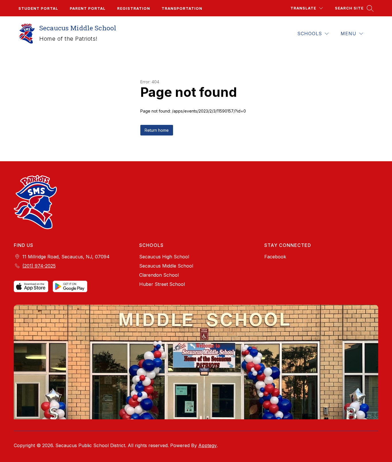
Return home (157, 130)
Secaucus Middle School (166, 266)
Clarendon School (159, 275)
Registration (133, 8)
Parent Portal (88, 8)
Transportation (182, 8)
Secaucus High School (164, 256)
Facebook (275, 256)
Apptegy (207, 445)
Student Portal (38, 8)
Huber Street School (162, 284)
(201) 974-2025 (39, 266)
